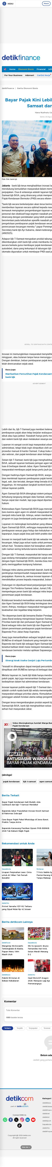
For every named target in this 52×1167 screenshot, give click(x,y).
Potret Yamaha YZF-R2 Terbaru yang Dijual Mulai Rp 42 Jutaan (17, 907)
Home (12, 69)
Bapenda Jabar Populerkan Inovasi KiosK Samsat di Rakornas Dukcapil (25, 812)
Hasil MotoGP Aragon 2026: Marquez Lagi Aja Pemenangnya (39, 981)
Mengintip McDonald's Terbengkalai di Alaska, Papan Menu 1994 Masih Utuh (12, 950)
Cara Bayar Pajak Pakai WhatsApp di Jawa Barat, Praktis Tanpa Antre (25, 820)
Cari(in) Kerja (43, 75)
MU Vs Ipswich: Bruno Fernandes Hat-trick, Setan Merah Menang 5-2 (38, 950)
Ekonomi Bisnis (26, 69)
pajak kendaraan (11, 781)
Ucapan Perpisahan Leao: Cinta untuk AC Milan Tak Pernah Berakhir (16, 875)
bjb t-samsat (29, 781)
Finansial (41, 69)
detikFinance (8, 88)
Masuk (46, 3)
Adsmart (29, 75)
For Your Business (13, 75)
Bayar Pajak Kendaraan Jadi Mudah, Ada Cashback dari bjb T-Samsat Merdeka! (21, 803)
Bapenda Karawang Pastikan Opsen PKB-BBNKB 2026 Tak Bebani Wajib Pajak (25, 829)
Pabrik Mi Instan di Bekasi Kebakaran (10, 979)
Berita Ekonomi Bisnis (27, 88)
